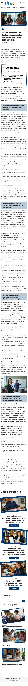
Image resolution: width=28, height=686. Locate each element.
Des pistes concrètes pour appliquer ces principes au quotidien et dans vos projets (13, 82)
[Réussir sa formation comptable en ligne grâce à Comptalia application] (13, 655)
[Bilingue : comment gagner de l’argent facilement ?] (13, 615)
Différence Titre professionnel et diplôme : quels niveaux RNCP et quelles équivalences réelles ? (14, 551)
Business (7, 29)
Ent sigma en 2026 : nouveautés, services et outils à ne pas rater (14, 582)
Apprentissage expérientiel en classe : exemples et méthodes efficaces (12, 645)
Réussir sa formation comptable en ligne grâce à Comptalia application (12, 665)
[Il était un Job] (9, 3)
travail (13, 162)
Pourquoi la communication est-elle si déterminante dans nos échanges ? (12, 72)
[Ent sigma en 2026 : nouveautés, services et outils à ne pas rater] (13, 568)
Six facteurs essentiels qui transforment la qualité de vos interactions (13, 75)
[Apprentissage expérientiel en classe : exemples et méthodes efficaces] (14, 635)
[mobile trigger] (2, 3)
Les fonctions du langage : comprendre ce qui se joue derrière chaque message (14, 79)
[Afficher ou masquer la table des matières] (22, 68)
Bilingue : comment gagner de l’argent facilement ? (12, 626)
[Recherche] (21, 3)
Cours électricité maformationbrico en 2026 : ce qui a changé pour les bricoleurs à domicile (14, 519)
